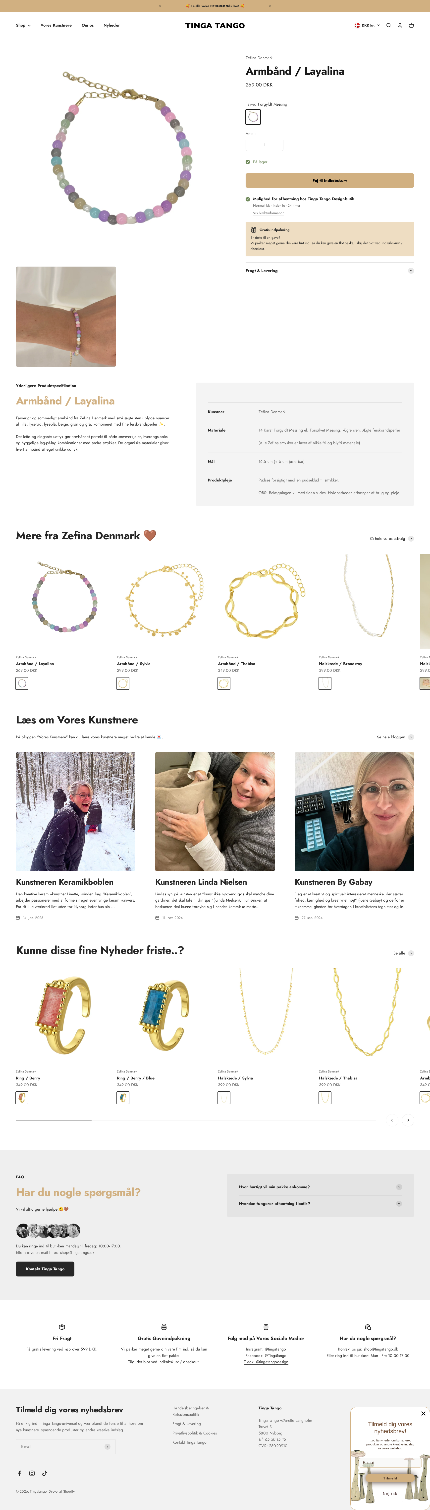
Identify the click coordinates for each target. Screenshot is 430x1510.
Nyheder (112, 25)
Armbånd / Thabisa (236, 664)
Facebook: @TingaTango (266, 1355)
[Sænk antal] (253, 145)
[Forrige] (160, 5)
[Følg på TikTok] (44, 1473)
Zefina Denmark (259, 58)
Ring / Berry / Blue (136, 1078)
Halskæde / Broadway (340, 664)
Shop (21, 25)
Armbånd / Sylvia (134, 664)
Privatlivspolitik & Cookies (194, 1433)
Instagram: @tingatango (266, 1349)
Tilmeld (390, 1478)
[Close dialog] (423, 1413)
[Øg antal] (276, 145)
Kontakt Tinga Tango (45, 1269)
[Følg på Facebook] (19, 1473)
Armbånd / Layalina (35, 664)
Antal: (251, 133)
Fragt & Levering (186, 1424)
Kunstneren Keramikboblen (64, 882)
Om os (88, 25)
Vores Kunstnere (56, 25)
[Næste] (270, 5)
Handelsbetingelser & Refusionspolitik (190, 1411)
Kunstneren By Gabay (334, 882)
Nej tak (390, 1494)
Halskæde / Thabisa (338, 1078)
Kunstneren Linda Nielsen (201, 882)
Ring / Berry (28, 1078)
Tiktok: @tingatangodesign (266, 1362)
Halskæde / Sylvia (235, 1078)
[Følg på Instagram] (32, 1473)
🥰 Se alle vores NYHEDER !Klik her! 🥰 (215, 6)
